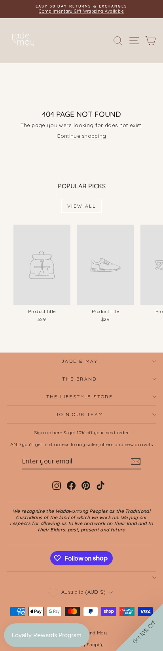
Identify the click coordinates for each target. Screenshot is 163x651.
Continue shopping (81, 136)
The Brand (79, 379)
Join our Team (79, 414)
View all (81, 206)
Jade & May (79, 361)
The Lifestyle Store (79, 397)
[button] (139, 627)
